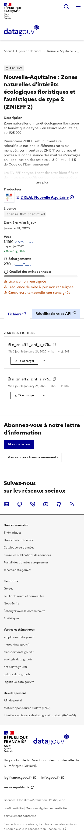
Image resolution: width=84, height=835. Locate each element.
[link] (24, 361)
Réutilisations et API (55, 313)
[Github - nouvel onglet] (58, 504)
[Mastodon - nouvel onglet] (19, 504)
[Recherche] (66, 6)
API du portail (13, 700)
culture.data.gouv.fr (17, 674)
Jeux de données (30, 51)
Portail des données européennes (26, 562)
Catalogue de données (19, 547)
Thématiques (12, 533)
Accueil (9, 51)
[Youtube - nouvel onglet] (45, 504)
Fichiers (17, 314)
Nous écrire (11, 603)
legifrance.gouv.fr (18, 777)
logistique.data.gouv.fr (19, 682)
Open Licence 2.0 (50, 829)
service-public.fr (16, 787)
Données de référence (19, 540)
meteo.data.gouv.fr (17, 644)
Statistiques (11, 618)
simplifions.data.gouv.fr (19, 637)
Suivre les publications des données (27, 555)
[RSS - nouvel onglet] (72, 504)
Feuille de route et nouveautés (24, 596)
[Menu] (78, 6)
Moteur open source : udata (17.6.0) (27, 708)
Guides (8, 589)
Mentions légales (37, 808)
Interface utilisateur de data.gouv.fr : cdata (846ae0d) (40, 715)
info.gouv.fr (50, 777)
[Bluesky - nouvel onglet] (32, 504)
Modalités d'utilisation (32, 800)
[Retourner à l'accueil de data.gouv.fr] (21, 30)
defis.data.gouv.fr (15, 667)
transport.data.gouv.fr (19, 652)
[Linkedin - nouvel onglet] (6, 504)
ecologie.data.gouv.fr (18, 659)
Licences (9, 800)
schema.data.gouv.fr (17, 570)
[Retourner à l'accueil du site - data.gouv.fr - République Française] (51, 741)
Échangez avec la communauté (24, 611)
